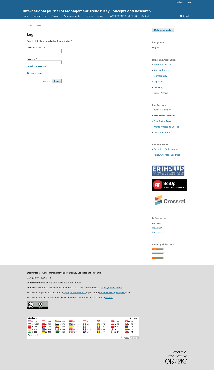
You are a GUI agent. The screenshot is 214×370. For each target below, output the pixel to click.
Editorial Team (40, 16)
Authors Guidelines (163, 109)
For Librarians (158, 232)
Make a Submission (163, 30)
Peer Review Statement (165, 115)
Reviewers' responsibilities (167, 154)
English (155, 47)
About (101, 16)
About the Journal (162, 64)
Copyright (158, 81)
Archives (89, 16)
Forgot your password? (37, 66)
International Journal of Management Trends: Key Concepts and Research (87, 10)
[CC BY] (37, 308)
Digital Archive (161, 93)
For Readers (157, 223)
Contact (145, 16)
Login (188, 2)
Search (185, 16)
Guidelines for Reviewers (166, 149)
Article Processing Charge (166, 126)
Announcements (72, 16)
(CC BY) (109, 297)
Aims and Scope (161, 70)
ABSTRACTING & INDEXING (123, 16)
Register (179, 2)
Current (55, 16)
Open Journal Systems (74, 292)
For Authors (157, 227)
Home (25, 16)
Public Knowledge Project (112, 292)
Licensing (158, 87)
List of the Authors (163, 132)
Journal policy (160, 75)
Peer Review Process (164, 121)
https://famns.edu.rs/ (111, 287)
